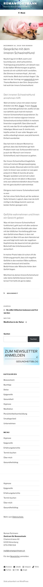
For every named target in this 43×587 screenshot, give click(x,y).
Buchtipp (7, 385)
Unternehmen (10, 423)
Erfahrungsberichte (12, 448)
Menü (23, 13)
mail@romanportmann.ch (14, 551)
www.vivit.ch (29, 79)
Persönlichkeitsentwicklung (15, 414)
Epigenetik (8, 394)
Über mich (8, 457)
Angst (21, 106)
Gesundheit (12, 293)
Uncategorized (10, 419)
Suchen (7, 334)
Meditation (8, 409)
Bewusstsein (9, 380)
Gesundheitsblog (11, 462)
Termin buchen (10, 453)
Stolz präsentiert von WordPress (16, 581)
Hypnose (7, 404)
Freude (34, 106)
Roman (29, 45)
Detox (6, 390)
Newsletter (15, 556)
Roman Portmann (20, 3)
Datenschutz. (18, 517)
